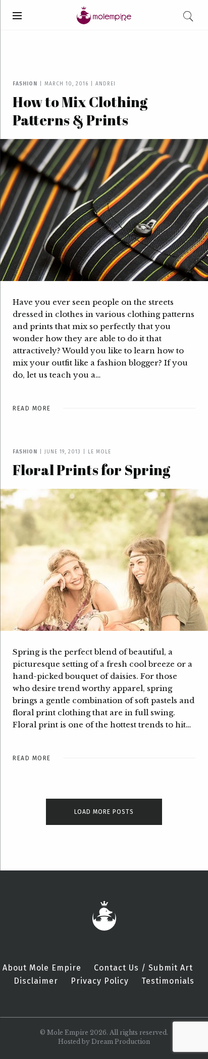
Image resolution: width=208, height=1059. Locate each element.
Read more (32, 408)
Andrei (105, 84)
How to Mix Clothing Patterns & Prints (80, 110)
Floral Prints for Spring (91, 469)
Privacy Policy (100, 981)
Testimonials (167, 981)
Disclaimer (36, 981)
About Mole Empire (42, 968)
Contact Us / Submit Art (143, 968)
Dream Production (120, 1041)
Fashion (25, 84)
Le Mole (99, 452)
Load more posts (104, 811)
